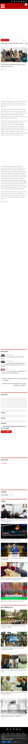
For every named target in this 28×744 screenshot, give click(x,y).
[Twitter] (14, 1)
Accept (4, 741)
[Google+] (19, 1)
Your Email (3, 421)
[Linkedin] (24, 1)
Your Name (3, 416)
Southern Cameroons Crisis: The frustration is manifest (14, 382)
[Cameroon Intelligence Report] (2, 7)
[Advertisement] (14, 23)
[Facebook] (17, 1)
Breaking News (10, 358)
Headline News (9, 364)
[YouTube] (22, 1)
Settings (14, 741)
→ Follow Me (3, 466)
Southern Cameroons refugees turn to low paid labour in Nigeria (14, 388)
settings (10, 739)
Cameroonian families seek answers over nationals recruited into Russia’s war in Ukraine (13, 45)
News (7, 372)
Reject (9, 741)
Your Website (3, 427)
